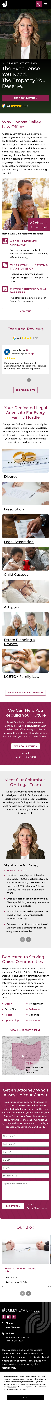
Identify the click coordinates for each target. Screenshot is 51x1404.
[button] (20, 380)
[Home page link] (4, 4)
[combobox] (25, 1175)
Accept (25, 1397)
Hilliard (8, 1014)
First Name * (9, 1136)
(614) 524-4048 (13, 1327)
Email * (6, 1160)
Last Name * (9, 1144)
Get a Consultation (25, 98)
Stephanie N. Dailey (19, 1282)
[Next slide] (28, 939)
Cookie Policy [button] (12, 1387)
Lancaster (34, 1020)
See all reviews (25, 390)
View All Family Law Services (25, 692)
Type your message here (15, 1184)
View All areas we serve (25, 1030)
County (6, 1168)
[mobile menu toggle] (46, 4)
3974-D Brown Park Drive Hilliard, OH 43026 (18, 1339)
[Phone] (39, 4)
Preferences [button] (23, 1389)
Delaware (34, 1009)
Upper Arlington (13, 1020)
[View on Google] (7, 352)
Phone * (7, 1152)
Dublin (8, 1003)
